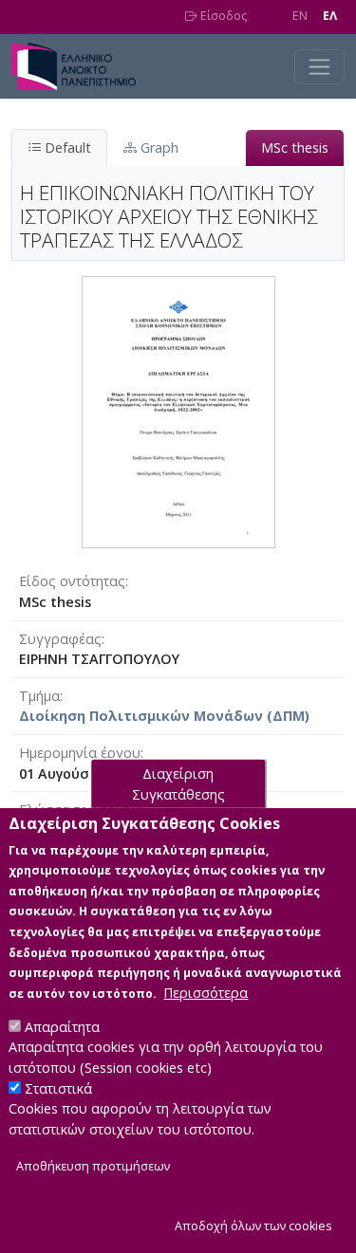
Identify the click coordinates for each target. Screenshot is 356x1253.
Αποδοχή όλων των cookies (253, 1226)
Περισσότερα (205, 993)
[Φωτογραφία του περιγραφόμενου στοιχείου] (178, 411)
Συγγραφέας (60, 639)
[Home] (81, 66)
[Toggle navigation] (319, 66)
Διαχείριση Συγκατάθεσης (178, 784)
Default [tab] (66, 147)
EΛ (330, 16)
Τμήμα (39, 696)
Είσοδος (222, 16)
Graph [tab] (157, 147)
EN (300, 16)
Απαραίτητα (62, 1027)
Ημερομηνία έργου (80, 753)
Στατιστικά (58, 1088)
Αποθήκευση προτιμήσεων (93, 1166)
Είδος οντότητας (72, 581)
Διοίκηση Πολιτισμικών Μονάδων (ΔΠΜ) (164, 716)
